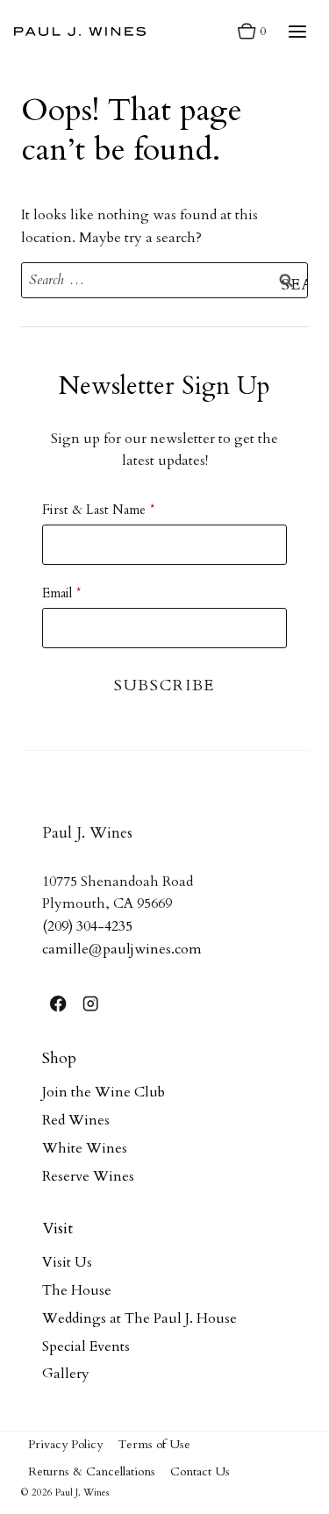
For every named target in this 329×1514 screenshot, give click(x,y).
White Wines (84, 1148)
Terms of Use (154, 1444)
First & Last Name (94, 509)
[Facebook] (58, 1004)
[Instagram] (91, 1004)
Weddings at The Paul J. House (139, 1318)
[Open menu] (297, 31)
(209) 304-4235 (87, 926)
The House (76, 1290)
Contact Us (200, 1471)
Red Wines (76, 1120)
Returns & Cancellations (91, 1471)
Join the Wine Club (103, 1092)
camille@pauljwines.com (122, 949)
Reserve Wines (88, 1176)
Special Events (86, 1346)
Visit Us (67, 1262)
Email (57, 593)
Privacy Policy (65, 1444)
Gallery (65, 1373)
